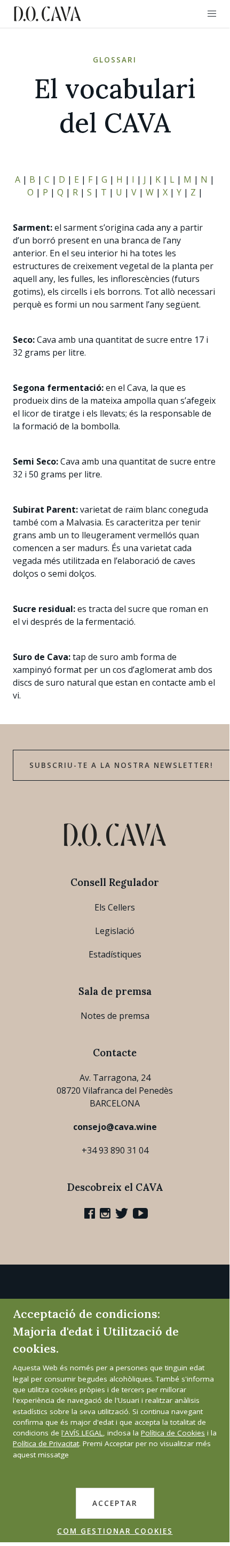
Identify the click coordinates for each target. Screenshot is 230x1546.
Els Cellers (114, 907)
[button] (212, 14)
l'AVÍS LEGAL (82, 1433)
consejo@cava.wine (115, 1127)
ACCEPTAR (115, 1503)
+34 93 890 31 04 (115, 1150)
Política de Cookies (173, 1433)
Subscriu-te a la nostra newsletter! (121, 765)
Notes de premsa (115, 1016)
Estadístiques (115, 954)
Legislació (114, 931)
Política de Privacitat (46, 1443)
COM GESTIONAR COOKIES (115, 1531)
